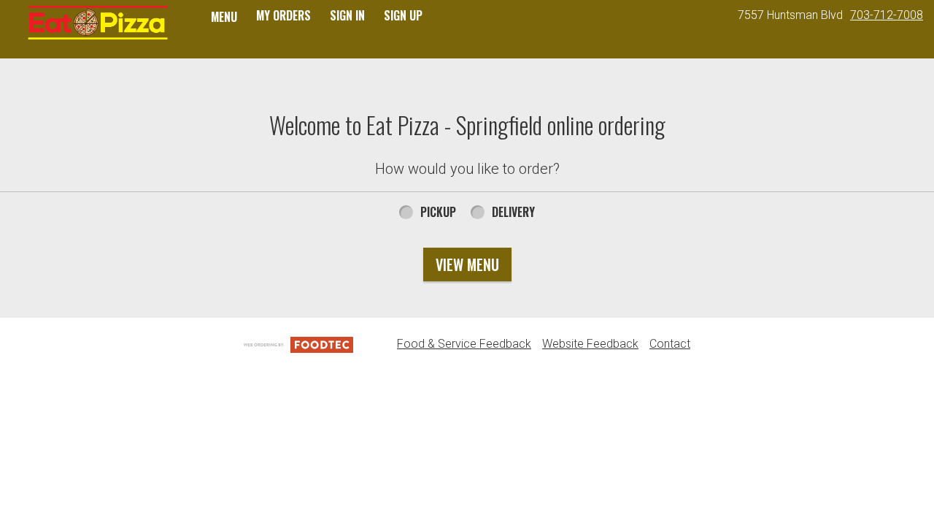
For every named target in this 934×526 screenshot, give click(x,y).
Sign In (347, 15)
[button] (97, 23)
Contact (669, 344)
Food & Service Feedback (464, 344)
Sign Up (403, 15)
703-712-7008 (886, 15)
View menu (467, 264)
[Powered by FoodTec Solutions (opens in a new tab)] (298, 344)
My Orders (283, 15)
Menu (224, 17)
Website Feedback (590, 344)
